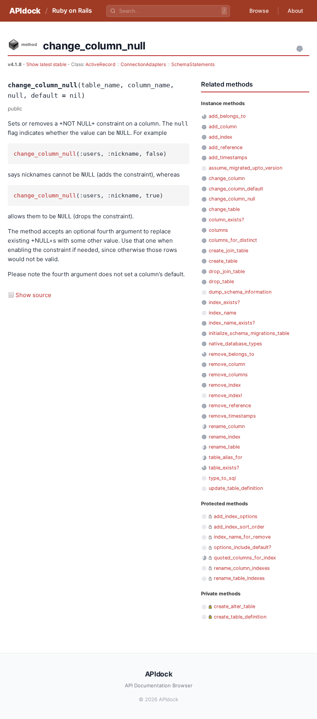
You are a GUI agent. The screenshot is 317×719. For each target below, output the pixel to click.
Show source (33, 295)
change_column (227, 178)
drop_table (221, 281)
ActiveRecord (100, 64)
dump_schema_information (240, 292)
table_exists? (224, 468)
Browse (259, 10)
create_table (223, 261)
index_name (222, 313)
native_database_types (235, 344)
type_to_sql (222, 478)
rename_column (227, 426)
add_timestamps (228, 157)
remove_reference (230, 405)
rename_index (224, 437)
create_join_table (228, 250)
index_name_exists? (232, 323)
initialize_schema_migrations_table (249, 333)
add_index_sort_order (239, 527)
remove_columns (228, 374)
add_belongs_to (227, 116)
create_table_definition (240, 617)
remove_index (225, 385)
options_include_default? (242, 547)
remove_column (227, 364)
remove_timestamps (232, 416)
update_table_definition (236, 488)
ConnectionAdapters (143, 64)
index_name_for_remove (242, 537)
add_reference (225, 147)
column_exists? (226, 220)
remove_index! (225, 395)
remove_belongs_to (231, 354)
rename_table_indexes (239, 578)
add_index (220, 137)
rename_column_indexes (242, 568)
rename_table (224, 447)
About (295, 10)
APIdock (25, 10)
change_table (224, 209)
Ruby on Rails (72, 10)
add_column (223, 126)
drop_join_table (227, 271)
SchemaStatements (193, 64)
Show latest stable (47, 64)
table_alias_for (225, 457)
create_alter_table (234, 606)
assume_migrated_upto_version (245, 168)
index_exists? (224, 302)
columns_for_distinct (233, 240)
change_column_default (236, 189)
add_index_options (235, 516)
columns (218, 230)
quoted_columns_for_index (245, 558)
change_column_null (45, 153)
